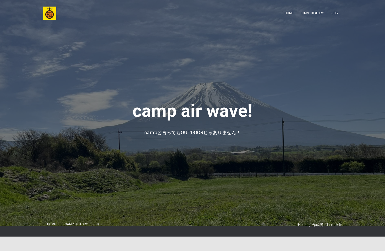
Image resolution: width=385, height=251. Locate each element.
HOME (289, 13)
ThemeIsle (333, 225)
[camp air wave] (49, 13)
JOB (335, 13)
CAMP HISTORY (312, 13)
